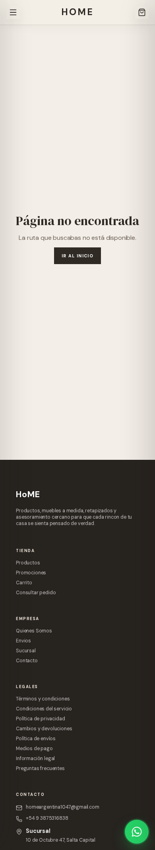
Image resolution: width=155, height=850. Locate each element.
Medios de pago (34, 748)
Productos (28, 563)
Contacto (27, 660)
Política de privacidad (40, 719)
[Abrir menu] (13, 12)
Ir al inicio (77, 256)
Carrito (24, 583)
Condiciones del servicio (44, 709)
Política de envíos (36, 738)
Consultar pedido (36, 592)
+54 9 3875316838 (47, 818)
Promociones (31, 573)
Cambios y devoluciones (44, 729)
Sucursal (26, 651)
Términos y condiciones (43, 699)
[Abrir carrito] (142, 12)
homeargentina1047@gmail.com (62, 807)
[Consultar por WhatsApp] (137, 832)
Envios (23, 641)
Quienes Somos (34, 631)
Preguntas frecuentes (40, 768)
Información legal (35, 758)
